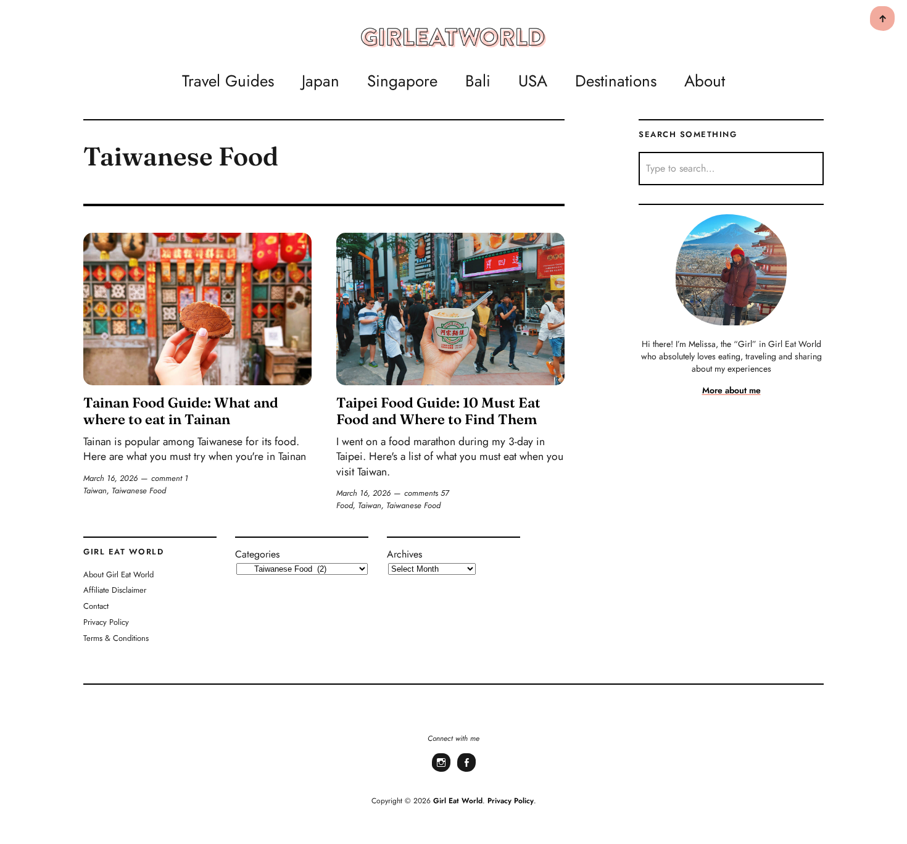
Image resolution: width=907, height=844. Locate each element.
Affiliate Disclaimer (114, 590)
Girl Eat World (457, 800)
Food (344, 505)
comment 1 (169, 478)
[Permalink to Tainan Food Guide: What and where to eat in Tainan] (197, 309)
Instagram (441, 770)
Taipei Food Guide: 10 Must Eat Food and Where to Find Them (438, 411)
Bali (478, 81)
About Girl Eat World (118, 574)
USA (532, 81)
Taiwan (95, 490)
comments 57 (426, 493)
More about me (731, 390)
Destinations (615, 81)
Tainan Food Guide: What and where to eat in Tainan (180, 411)
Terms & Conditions (116, 638)
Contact (96, 606)
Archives (404, 554)
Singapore (402, 81)
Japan (320, 81)
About (704, 81)
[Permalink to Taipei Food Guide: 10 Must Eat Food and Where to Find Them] (450, 309)
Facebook (466, 770)
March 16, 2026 (110, 478)
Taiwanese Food (139, 490)
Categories (257, 554)
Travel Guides (228, 81)
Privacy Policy (106, 622)
